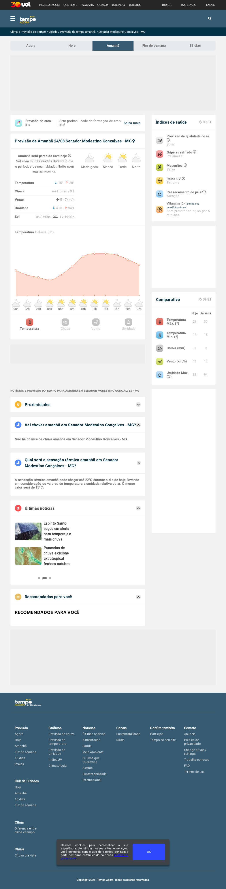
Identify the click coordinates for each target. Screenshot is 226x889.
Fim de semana (154, 46)
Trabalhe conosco (196, 759)
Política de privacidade (192, 741)
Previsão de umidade (57, 751)
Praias (19, 764)
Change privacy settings (195, 751)
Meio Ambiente (93, 752)
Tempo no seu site (163, 740)
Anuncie (190, 734)
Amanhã (113, 46)
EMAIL (210, 4)
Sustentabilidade (95, 774)
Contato (190, 728)
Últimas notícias (94, 734)
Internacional (92, 780)
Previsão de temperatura (57, 741)
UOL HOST (70, 4)
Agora (31, 46)
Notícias (89, 728)
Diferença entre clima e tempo (26, 830)
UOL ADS (135, 4)
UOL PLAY (118, 4)
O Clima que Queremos (91, 760)
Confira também (162, 728)
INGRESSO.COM (49, 4)
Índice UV (55, 759)
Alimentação (91, 740)
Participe (156, 734)
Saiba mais (132, 123)
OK (149, 851)
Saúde (87, 746)
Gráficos (55, 728)
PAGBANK (87, 4)
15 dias (195, 46)
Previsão (21, 728)
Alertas (88, 768)
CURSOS (102, 4)
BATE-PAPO (188, 4)
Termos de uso (194, 772)
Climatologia (58, 765)
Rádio (120, 740)
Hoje (71, 46)
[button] (39, 578)
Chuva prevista (25, 855)
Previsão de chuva (62, 734)
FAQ (187, 765)
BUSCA (166, 4)
